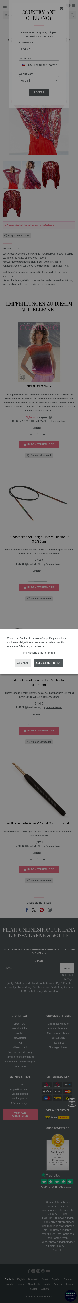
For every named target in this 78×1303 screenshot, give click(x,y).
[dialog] (39, 651)
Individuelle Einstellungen (39, 652)
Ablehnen (23, 663)
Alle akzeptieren (48, 663)
